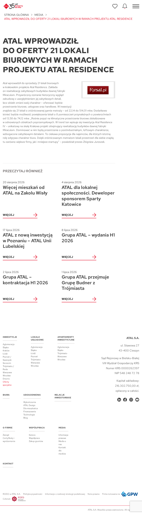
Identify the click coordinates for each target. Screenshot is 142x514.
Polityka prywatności (32, 494)
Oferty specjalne (7, 383)
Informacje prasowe (63, 437)
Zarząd (6, 435)
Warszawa (7, 372)
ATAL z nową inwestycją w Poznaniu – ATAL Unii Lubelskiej (27, 238)
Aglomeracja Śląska (8, 346)
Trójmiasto (36, 359)
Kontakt (8, 463)
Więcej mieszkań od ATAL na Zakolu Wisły (25, 188)
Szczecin (7, 363)
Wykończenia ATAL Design (29, 404)
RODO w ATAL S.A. (12, 494)
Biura (6, 394)
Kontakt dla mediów (62, 450)
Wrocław (7, 375)
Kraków (6, 350)
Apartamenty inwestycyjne (65, 338)
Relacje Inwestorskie (63, 396)
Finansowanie (29, 411)
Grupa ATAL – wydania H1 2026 (88, 236)
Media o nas (62, 443)
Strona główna (16, 15)
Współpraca (37, 427)
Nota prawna (93, 494)
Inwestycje (10, 337)
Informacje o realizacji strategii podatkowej (65, 494)
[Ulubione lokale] (115, 6)
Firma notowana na (111, 494)
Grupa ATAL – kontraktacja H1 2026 (25, 278)
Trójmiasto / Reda (8, 368)
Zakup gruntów (36, 441)
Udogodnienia (32, 394)
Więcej (8, 215)
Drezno (6, 378)
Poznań (34, 356)
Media (38, 15)
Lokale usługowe (37, 338)
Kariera (32, 435)
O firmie (7, 427)
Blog (25, 417)
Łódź (5, 353)
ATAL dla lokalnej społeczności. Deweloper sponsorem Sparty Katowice (88, 193)
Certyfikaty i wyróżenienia (9, 440)
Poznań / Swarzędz (7, 358)
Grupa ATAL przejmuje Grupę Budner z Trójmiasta (85, 280)
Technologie (29, 414)
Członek (7, 499)
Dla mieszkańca (30, 408)
